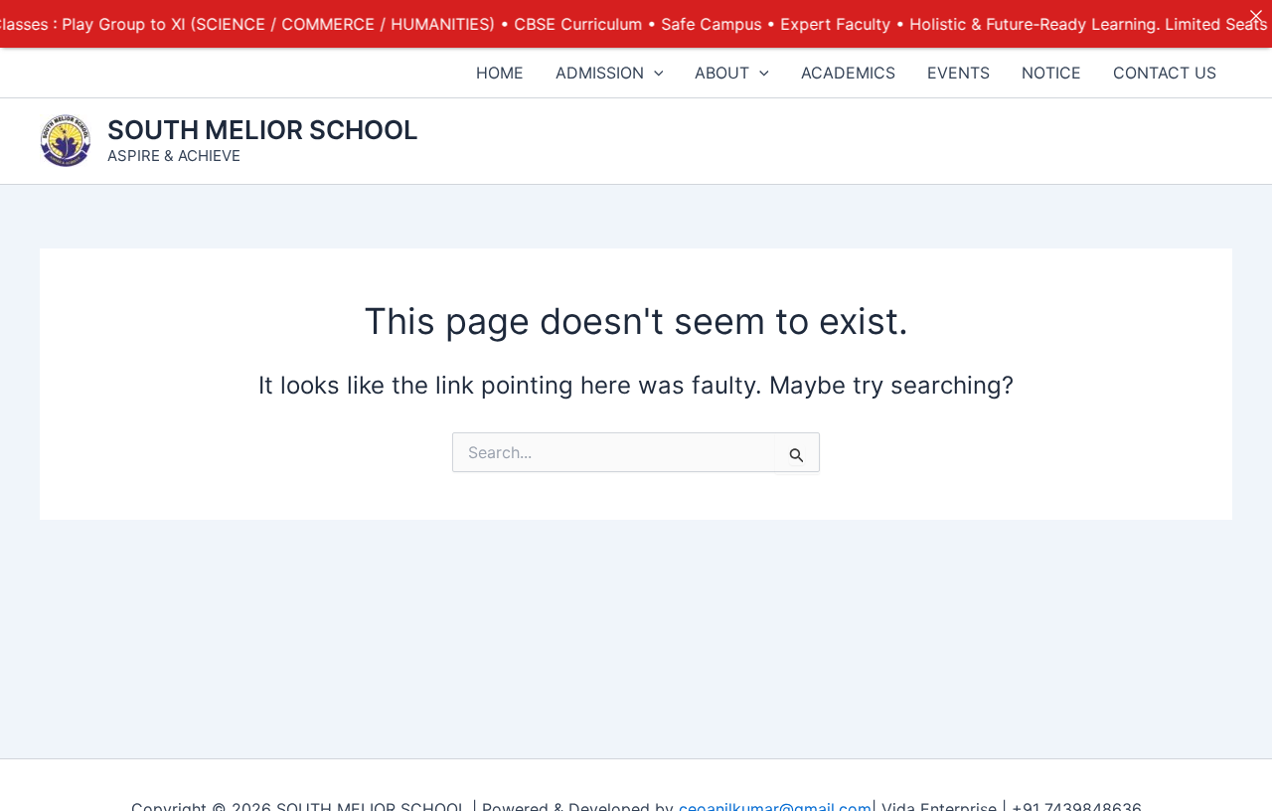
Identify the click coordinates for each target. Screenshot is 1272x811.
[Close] (1256, 16)
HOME (500, 72)
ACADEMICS (848, 72)
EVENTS (958, 72)
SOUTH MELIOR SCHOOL (262, 129)
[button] (654, 72)
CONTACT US (1164, 72)
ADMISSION (600, 72)
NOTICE (1051, 72)
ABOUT (722, 72)
